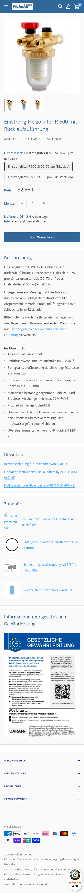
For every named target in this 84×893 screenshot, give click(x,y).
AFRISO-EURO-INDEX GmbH (22, 139)
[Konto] (68, 6)
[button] (76, 6)
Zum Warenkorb (42, 237)
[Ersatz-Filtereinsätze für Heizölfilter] (38, 597)
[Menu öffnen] (6, 6)
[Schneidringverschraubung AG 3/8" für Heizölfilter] (42, 574)
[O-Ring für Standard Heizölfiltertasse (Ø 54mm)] (42, 552)
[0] (76, 6)
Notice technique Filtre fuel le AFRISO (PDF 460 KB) (39, 485)
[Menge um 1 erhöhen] (43, 203)
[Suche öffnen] (60, 6)
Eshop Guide (40, 884)
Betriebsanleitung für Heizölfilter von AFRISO (35, 464)
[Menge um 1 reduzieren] (22, 203)
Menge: (9, 203)
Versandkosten (37, 221)
